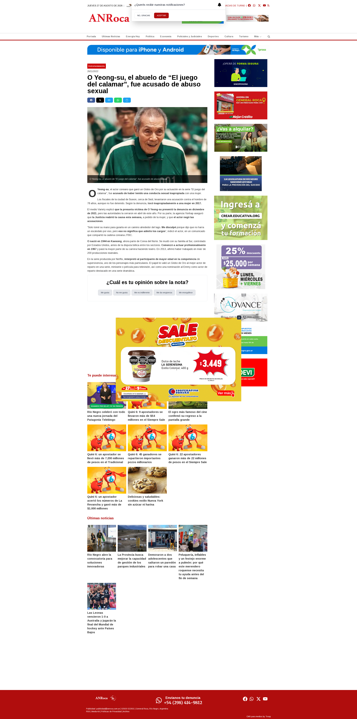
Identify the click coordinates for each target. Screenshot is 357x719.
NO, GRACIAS (143, 15)
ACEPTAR (161, 15)
